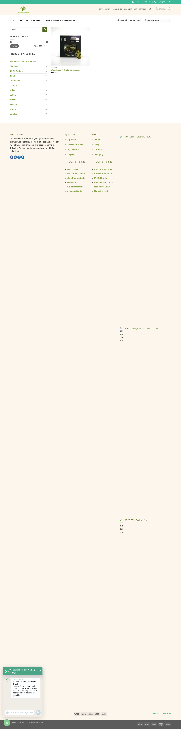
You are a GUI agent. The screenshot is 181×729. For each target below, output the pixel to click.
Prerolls (13, 104)
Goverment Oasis (75, 187)
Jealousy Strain (74, 191)
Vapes (13, 109)
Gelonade (71, 182)
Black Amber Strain (76, 174)
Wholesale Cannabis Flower (23, 61)
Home (101, 9)
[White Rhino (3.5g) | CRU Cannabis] (70, 46)
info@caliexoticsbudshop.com (145, 329)
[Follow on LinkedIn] (22, 157)
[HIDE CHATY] (7, 722)
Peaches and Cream (103, 182)
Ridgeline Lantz (101, 191)
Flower (13, 100)
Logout (71, 155)
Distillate (14, 66)
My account (73, 149)
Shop (107, 9)
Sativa (13, 95)
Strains (142, 9)
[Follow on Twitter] (19, 157)
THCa (12, 76)
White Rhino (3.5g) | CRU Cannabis (65, 70)
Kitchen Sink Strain (103, 174)
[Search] (150, 9)
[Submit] (44, 29)
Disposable (15, 81)
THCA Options (16, 71)
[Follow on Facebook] (11, 157)
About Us (117, 9)
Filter (14, 46)
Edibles (13, 114)
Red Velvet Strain (102, 187)
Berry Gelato (73, 169)
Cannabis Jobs (130, 9)
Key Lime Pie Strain (103, 169)
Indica (13, 90)
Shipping (99, 155)
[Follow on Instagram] (15, 157)
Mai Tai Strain (100, 178)
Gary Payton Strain (76, 178)
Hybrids (13, 85)
